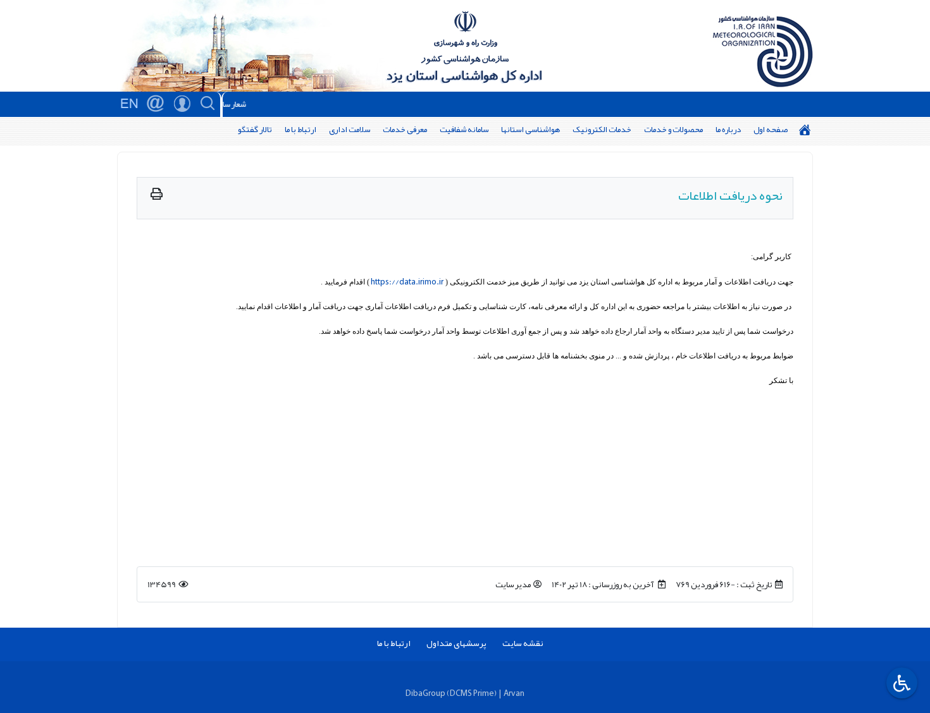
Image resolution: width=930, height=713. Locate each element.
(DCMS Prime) (472, 693)
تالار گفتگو (255, 129)
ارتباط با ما (300, 129)
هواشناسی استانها (530, 129)
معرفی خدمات (405, 129)
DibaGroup (425, 693)
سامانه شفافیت (464, 129)
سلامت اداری (349, 129)
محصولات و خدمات (673, 129)
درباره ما (728, 129)
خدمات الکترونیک (602, 129)
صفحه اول (770, 129)
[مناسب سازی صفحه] (900, 683)
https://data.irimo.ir (407, 281)
